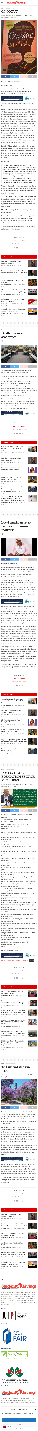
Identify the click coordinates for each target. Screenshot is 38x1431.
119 (6, 305)
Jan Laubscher (17, 15)
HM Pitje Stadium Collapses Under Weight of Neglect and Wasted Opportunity (12, 1043)
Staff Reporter (7, 284)
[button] (35, 1409)
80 (3, 1037)
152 (3, 315)
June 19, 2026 (16, 491)
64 (3, 997)
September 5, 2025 (18, 1005)
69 (3, 267)
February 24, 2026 (18, 303)
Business (8, 519)
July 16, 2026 (17, 265)
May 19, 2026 (17, 995)
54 (6, 1016)
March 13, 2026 (17, 284)
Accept (19, 1420)
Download (31, 960)
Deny (19, 1425)
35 (3, 455)
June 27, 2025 (16, 1026)
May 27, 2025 (16, 1047)
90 (3, 1028)
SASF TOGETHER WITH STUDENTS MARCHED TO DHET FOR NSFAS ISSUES (14, 1022)
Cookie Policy (19, 1428)
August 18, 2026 (17, 452)
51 (3, 277)
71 (3, 286)
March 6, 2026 (17, 294)
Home (2, 8)
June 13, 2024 (28, 15)
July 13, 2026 (17, 275)
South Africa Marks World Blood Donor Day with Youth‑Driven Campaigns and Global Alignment (12, 498)
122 (3, 1049)
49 (3, 483)
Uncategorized (10, 769)
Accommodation (10, 1063)
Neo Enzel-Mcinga (7, 502)
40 (3, 296)
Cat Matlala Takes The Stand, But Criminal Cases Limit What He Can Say (12, 448)
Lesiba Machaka (7, 265)
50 (3, 474)
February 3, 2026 (18, 313)
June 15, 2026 (18, 502)
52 (6, 1007)
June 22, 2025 (17, 1035)
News (7, 329)
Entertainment (10, 8)
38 (3, 504)
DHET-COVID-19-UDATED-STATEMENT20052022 (14, 960)
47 (3, 493)
